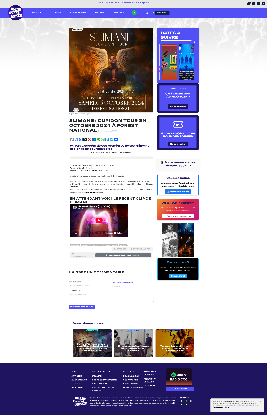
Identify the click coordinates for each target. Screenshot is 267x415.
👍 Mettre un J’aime (178, 192)
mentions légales (150, 380)
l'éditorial (150, 386)
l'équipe (97, 376)
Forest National (111, 245)
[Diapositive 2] (194, 42)
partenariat (99, 384)
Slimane (123, 245)
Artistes (76, 376)
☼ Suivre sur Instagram (177, 216)
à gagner (119, 13)
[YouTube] (254, 3)
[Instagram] (258, 3)
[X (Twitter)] (263, 3)
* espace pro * (131, 380)
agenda (36, 13)
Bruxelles (75, 245)
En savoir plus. (221, 407)
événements (79, 380)
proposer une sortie (104, 380)
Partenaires (162, 12)
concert (85, 245)
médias (75, 384)
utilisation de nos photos (103, 389)
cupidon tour (96, 245)
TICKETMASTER (92, 170)
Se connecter (178, 106)
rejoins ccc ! (131, 376)
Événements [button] (78, 13)
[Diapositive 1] (193, 42)
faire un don (130, 384)
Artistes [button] (55, 13)
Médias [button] (99, 13)
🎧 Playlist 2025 (180, 388)
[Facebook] (249, 3)
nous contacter (133, 388)
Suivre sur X (178, 276)
